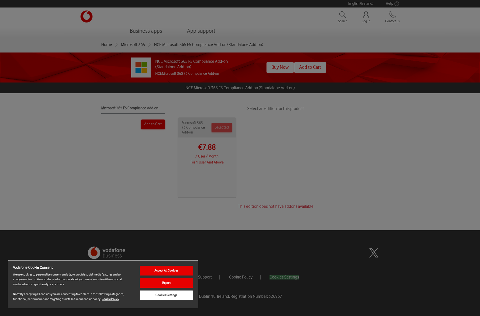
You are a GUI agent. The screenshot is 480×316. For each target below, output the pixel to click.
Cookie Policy (110, 299)
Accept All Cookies (166, 270)
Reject (166, 282)
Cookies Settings (166, 295)
